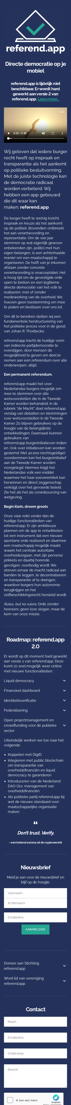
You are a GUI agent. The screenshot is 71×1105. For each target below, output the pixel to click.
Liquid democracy (19, 681)
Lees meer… (48, 99)
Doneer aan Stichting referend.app (21, 966)
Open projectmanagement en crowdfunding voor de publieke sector (30, 725)
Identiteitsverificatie (20, 700)
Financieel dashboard (22, 690)
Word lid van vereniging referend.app (24, 981)
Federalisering (16, 710)
